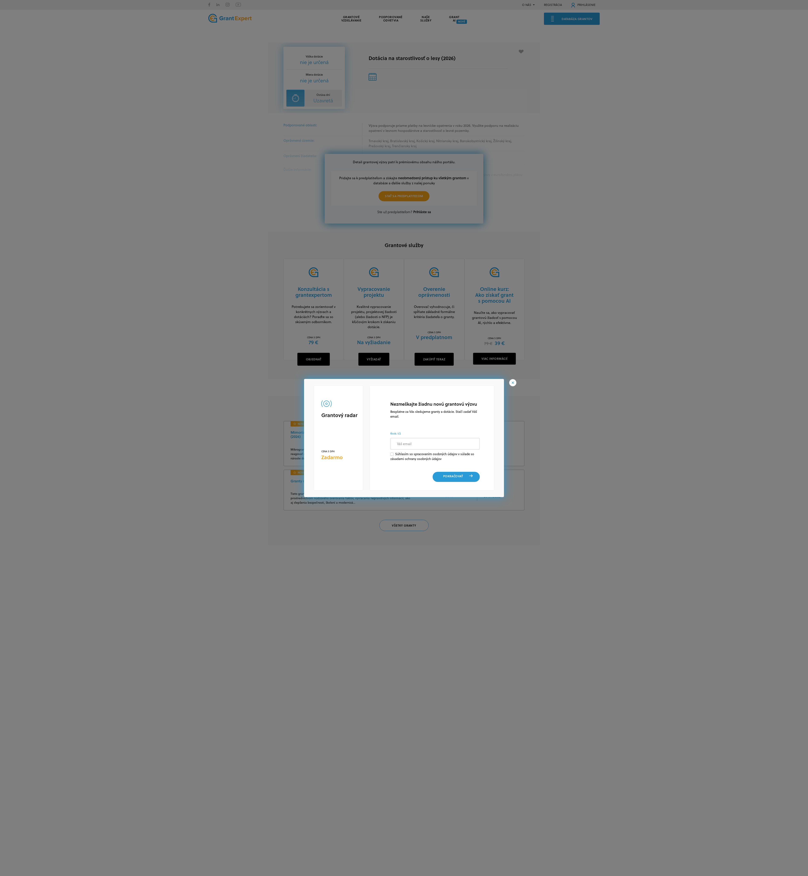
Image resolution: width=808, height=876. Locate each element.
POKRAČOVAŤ (453, 476)
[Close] (513, 383)
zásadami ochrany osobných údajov (415, 459)
